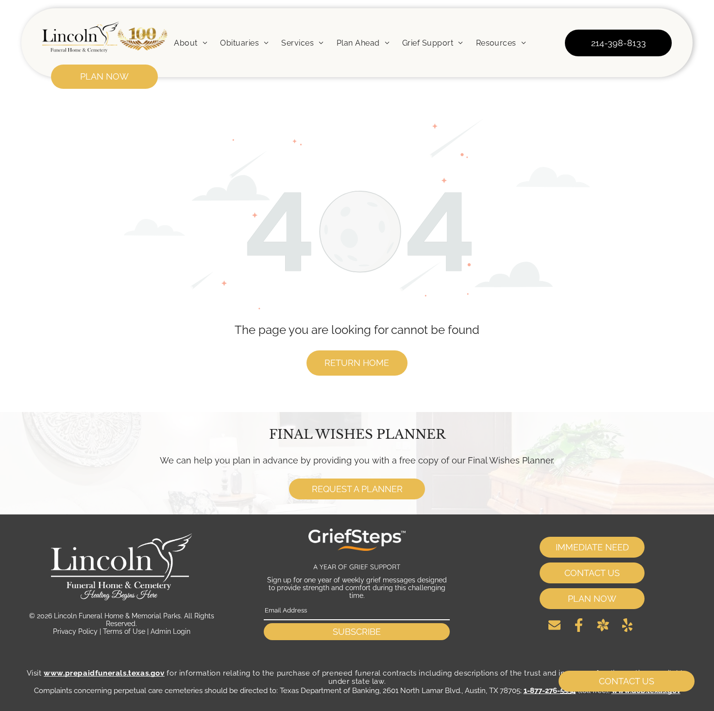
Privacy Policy (75, 631)
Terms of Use (124, 631)
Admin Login (170, 631)
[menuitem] (190, 42)
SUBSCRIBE (357, 632)
